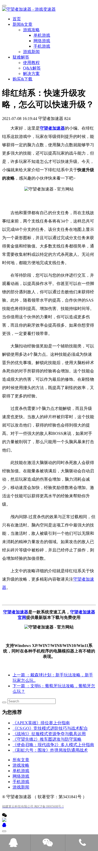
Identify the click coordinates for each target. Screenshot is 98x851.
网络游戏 (21, 776)
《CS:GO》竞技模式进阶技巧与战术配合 (50, 728)
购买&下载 (22, 79)
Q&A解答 (32, 68)
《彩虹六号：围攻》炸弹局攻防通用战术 (50, 750)
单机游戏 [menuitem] (41, 35)
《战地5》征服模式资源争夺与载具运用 (49, 734)
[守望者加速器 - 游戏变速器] (49, 9)
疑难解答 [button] (21, 57)
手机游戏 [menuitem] (41, 46)
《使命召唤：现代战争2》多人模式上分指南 (53, 744)
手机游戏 (21, 781)
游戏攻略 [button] (31, 30)
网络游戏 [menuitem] (41, 41)
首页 (17, 19)
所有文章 (21, 760)
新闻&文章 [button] (22, 24)
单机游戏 (21, 771)
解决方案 (31, 73)
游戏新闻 (31, 51)
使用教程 (31, 62)
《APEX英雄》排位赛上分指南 (41, 723)
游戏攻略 (21, 765)
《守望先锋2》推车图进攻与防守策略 (47, 739)
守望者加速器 (52, 128)
